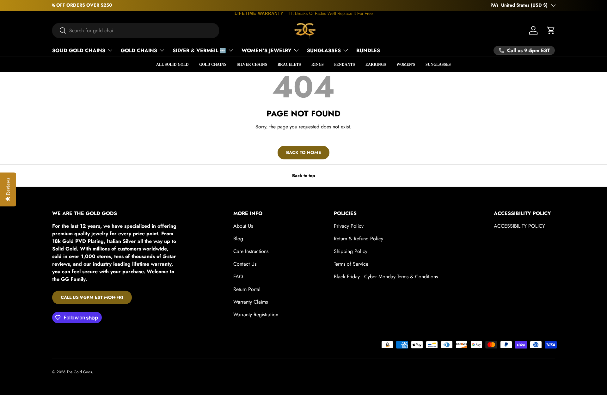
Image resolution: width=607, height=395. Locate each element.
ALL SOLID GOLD (172, 64)
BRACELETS (289, 64)
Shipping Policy (350, 251)
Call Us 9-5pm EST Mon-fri (92, 297)
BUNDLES (368, 50)
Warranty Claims (250, 302)
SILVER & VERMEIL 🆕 (199, 50)
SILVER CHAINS (252, 64)
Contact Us (244, 264)
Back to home (303, 152)
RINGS (317, 64)
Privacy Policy (349, 226)
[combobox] (135, 30)
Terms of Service (351, 264)
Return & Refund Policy (358, 238)
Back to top (303, 175)
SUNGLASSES (324, 50)
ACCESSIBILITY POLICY (519, 226)
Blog (238, 238)
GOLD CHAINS (139, 50)
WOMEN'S (405, 64)
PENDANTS (344, 64)
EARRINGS (375, 64)
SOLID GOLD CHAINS (78, 50)
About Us (243, 226)
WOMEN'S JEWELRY (266, 50)
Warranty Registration (255, 314)
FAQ (238, 276)
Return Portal (247, 289)
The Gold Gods (79, 372)
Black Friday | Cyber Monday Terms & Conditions (386, 276)
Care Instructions (250, 251)
